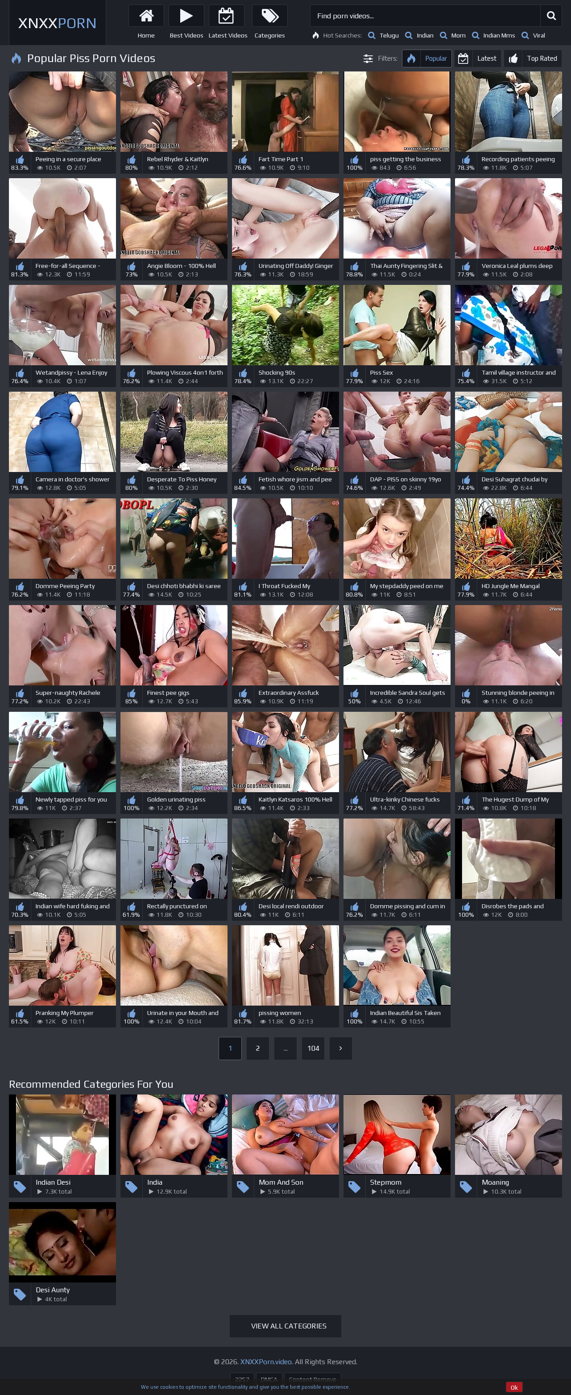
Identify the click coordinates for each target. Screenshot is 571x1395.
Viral (539, 35)
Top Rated (542, 58)
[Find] (551, 15)
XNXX (57, 22)
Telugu (389, 35)
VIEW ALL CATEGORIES (289, 1326)
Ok (514, 1387)
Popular (436, 58)
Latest (487, 58)
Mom (458, 35)
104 (313, 1048)
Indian (425, 35)
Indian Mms (499, 35)
